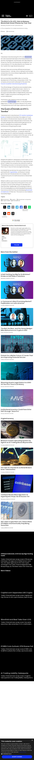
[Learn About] (25, 208)
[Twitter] (4, 207)
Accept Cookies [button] (17, 756)
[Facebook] (21, 207)
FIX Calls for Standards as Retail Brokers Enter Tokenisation (16, 468)
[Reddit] (8, 213)
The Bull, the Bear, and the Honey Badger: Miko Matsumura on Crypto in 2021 (17, 329)
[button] (17, 754)
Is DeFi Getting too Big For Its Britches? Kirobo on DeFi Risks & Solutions (15, 275)
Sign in (30, 16)
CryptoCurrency (7, 19)
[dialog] (17, 749)
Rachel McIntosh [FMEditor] (19, 25)
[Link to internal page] (5, 230)
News (11, 19)
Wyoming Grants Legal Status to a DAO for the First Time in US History (16, 383)
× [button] (32, 740)
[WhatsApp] (29, 207)
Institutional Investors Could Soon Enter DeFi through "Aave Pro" (16, 410)
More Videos (5, 570)
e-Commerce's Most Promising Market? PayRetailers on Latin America (16, 302)
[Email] (12, 207)
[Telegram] (17, 207)
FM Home (2, 19)
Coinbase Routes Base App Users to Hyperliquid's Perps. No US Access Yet (15, 496)
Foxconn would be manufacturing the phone (14, 84)
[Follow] (4, 215)
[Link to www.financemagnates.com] (17, 263)
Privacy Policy (22, 752)
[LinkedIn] (8, 207)
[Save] (12, 214)
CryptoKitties (13, 172)
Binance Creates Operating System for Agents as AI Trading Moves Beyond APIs (16, 441)
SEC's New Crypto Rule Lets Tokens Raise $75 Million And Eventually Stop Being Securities (16, 523)
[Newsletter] (27, 16)
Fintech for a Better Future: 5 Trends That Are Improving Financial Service (17, 356)
